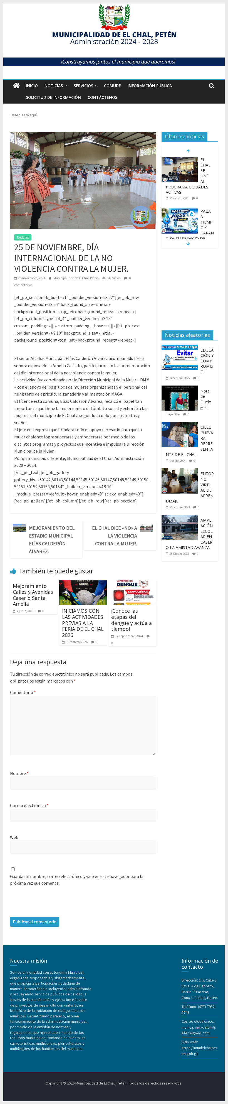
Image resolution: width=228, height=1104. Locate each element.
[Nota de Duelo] (181, 388)
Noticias (53, 85)
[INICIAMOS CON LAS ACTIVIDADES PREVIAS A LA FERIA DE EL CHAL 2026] (83, 584)
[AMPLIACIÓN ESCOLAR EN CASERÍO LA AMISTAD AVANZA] (181, 517)
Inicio (32, 85)
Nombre (19, 773)
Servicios (83, 85)
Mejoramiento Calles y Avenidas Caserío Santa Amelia (33, 595)
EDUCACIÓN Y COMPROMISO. (207, 360)
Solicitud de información (53, 97)
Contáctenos (102, 97)
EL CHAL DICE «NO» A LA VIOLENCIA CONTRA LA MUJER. (114, 536)
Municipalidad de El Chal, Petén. (76, 278)
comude (112, 85)
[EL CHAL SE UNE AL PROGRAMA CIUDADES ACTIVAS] (180, 159)
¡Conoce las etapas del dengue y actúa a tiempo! (131, 619)
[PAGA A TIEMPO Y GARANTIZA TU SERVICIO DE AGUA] (180, 211)
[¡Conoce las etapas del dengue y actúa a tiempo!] (132, 584)
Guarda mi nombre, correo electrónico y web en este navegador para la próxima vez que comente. (76, 880)
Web (14, 837)
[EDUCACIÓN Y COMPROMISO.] (181, 347)
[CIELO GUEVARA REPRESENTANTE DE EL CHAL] (181, 424)
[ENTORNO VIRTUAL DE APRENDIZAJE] (181, 471)
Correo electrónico (29, 805)
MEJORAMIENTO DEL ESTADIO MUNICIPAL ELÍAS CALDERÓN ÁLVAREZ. (52, 540)
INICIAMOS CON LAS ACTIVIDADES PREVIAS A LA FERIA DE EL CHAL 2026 (83, 622)
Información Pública (150, 85)
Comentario (23, 692)
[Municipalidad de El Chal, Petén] (16, 86)
